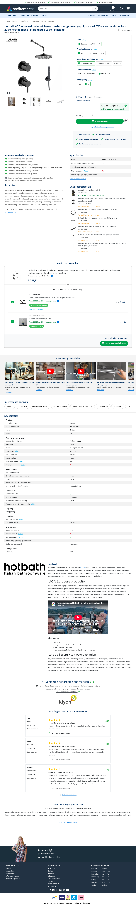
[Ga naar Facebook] (57, 890)
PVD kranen (118, 406)
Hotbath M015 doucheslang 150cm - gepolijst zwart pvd (97, 209)
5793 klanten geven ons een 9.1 (60, 2)
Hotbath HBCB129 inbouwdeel (89, 190)
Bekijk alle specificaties (78, 179)
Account (113, 10)
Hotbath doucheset (60, 406)
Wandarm (117, 63)
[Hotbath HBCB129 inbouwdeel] (73, 193)
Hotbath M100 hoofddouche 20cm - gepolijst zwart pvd (97, 218)
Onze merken (53, 886)
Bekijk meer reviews (69, 795)
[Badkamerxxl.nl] (20, 8)
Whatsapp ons (47, 853)
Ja (88, 84)
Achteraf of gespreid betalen (36, 2)
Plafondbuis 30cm (104, 63)
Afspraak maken (102, 15)
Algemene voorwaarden (50, 903)
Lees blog (8, 392)
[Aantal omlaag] (84, 115)
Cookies (61, 903)
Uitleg (84, 40)
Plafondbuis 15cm (87, 63)
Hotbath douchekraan (40, 406)
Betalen (8, 868)
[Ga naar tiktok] (50, 890)
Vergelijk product (126, 30)
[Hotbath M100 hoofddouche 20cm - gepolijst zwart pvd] (73, 220)
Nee (79, 84)
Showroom (91, 15)
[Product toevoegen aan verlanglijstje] (126, 121)
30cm (102, 53)
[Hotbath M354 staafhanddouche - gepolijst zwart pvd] (73, 229)
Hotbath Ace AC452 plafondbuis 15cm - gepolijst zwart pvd (99, 235)
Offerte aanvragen (12, 876)
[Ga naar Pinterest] (64, 890)
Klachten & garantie (13, 878)
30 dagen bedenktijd (105, 2)
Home (8, 21)
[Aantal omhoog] (92, 115)
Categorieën (11, 15)
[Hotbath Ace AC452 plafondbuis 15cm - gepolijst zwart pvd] (73, 237)
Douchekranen (24, 21)
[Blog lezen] (19, 371)
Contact (51, 873)
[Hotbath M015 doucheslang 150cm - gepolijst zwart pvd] (73, 212)
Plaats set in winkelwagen (115, 343)
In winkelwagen (101, 121)
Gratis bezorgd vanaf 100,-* (84, 2)
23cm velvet (93, 53)
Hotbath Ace (22, 406)
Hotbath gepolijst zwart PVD (82, 406)
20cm (83, 53)
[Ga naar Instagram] (60, 890)
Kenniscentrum (32, 15)
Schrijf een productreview (68, 822)
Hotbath (10, 406)
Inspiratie (44, 15)
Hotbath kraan (103, 406)
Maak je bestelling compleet (104, 127)
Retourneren (10, 873)
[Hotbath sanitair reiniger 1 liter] (23, 322)
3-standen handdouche (86, 74)
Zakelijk (113, 15)
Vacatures (51, 881)
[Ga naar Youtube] (67, 890)
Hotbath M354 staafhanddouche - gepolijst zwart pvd (97, 226)
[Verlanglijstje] (121, 9)
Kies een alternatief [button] (36, 309)
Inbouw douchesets (47, 21)
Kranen (14, 21)
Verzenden (10, 871)
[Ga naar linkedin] (53, 890)
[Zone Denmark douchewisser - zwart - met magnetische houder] (23, 302)
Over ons (51, 868)
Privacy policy (69, 903)
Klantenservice (124, 15)
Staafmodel (105, 74)
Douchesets (35, 21)
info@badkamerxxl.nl (50, 857)
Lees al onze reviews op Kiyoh (66, 692)
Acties (23, 15)
